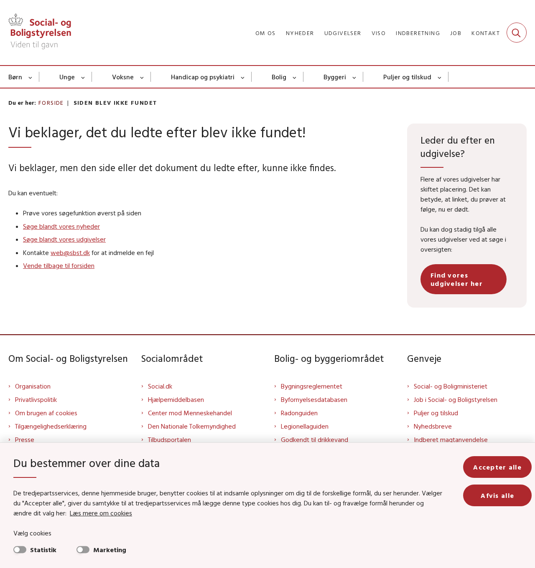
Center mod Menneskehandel (190, 413)
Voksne (123, 77)
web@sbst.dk (70, 252)
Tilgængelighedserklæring (51, 426)
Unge (67, 77)
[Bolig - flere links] (294, 77)
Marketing (109, 549)
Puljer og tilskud (407, 77)
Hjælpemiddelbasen (176, 399)
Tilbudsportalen (169, 439)
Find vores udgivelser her (457, 279)
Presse (24, 439)
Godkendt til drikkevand (314, 439)
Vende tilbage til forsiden (58, 265)
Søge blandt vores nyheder (61, 226)
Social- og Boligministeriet (450, 386)
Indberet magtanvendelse (451, 439)
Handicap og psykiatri (202, 77)
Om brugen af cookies (46, 413)
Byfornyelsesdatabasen (314, 399)
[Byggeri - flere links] (354, 77)
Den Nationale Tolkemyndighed (192, 426)
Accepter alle (497, 467)
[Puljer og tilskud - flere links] (439, 77)
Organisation (33, 386)
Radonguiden (299, 413)
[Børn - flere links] (30, 77)
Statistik (43, 549)
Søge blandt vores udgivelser (64, 239)
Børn (15, 77)
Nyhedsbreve (433, 426)
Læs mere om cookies (101, 513)
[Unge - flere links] (83, 77)
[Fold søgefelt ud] (517, 33)
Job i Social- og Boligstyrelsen (455, 399)
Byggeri (335, 77)
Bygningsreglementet (311, 386)
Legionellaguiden (305, 426)
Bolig (279, 77)
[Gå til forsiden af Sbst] (39, 32)
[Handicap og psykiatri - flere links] (243, 77)
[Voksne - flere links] (142, 77)
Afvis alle (497, 495)
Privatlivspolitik (36, 399)
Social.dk (160, 386)
